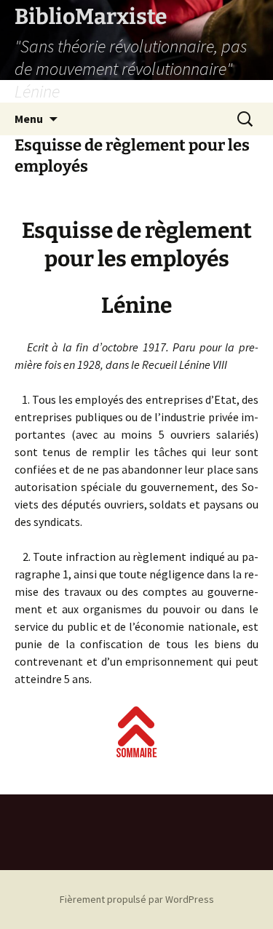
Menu (29, 118)
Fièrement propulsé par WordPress (137, 899)
